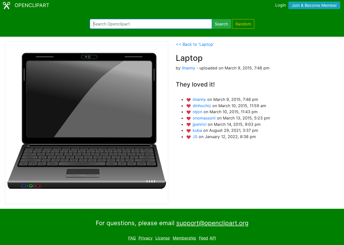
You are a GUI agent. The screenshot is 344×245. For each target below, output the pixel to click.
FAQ (132, 237)
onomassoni (205, 117)
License (162, 237)
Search (221, 23)
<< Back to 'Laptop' (195, 44)
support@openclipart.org (212, 223)
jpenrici (200, 124)
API (213, 237)
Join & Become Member (314, 5)
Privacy (146, 237)
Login (280, 5)
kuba (198, 130)
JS (196, 136)
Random (243, 23)
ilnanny (188, 67)
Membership (184, 237)
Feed (203, 237)
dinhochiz (202, 105)
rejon (198, 111)
